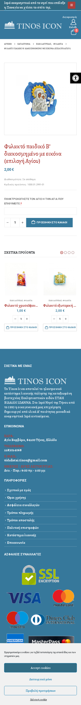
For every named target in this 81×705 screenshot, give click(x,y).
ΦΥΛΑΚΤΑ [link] (28, 300)
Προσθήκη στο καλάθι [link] (23, 327)
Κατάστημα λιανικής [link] (21, 535)
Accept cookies (40, 668)
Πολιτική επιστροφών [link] (23, 527)
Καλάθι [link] (73, 27)
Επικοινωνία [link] (16, 542)
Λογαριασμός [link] (70, 17)
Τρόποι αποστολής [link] (20, 520)
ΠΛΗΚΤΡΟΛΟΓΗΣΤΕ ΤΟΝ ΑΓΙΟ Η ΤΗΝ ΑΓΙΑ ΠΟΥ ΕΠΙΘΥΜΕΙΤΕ (34, 201)
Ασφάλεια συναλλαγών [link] (23, 505)
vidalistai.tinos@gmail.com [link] (25, 460)
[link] (75, 78)
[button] (62, 252)
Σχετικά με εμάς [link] (19, 490)
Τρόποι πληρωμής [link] (20, 512)
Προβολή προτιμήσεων (40, 691)
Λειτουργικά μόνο (40, 679)
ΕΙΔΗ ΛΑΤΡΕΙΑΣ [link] (16, 300)
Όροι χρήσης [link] (16, 497)
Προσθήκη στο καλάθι (52, 222)
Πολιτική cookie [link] (38, 699)
